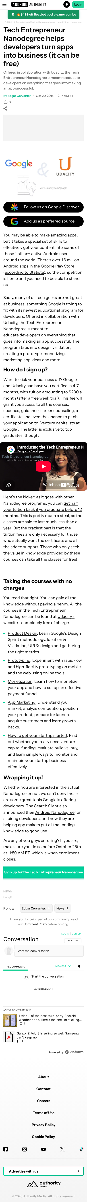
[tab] (15, 966)
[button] (43, 4)
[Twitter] (62, 1149)
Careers (43, 1101)
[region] (43, 994)
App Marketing (21, 702)
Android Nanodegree (55, 812)
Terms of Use (43, 1112)
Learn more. (76, 22)
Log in (65, 933)
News (7, 891)
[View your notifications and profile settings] (79, 966)
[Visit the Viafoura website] (74, 1052)
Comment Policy (35, 924)
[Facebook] (5, 1149)
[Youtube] (43, 1149)
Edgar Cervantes (19, 96)
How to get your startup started (37, 735)
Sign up (76, 933)
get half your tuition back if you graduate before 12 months (42, 509)
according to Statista (24, 272)
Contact (43, 1089)
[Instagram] (24, 1149)
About (43, 1077)
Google (7, 897)
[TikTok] (81, 1149)
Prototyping (19, 660)
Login (78, 4)
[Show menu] (4, 4)
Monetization (20, 681)
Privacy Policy (44, 1124)
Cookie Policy (43, 1136)
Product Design (22, 633)
